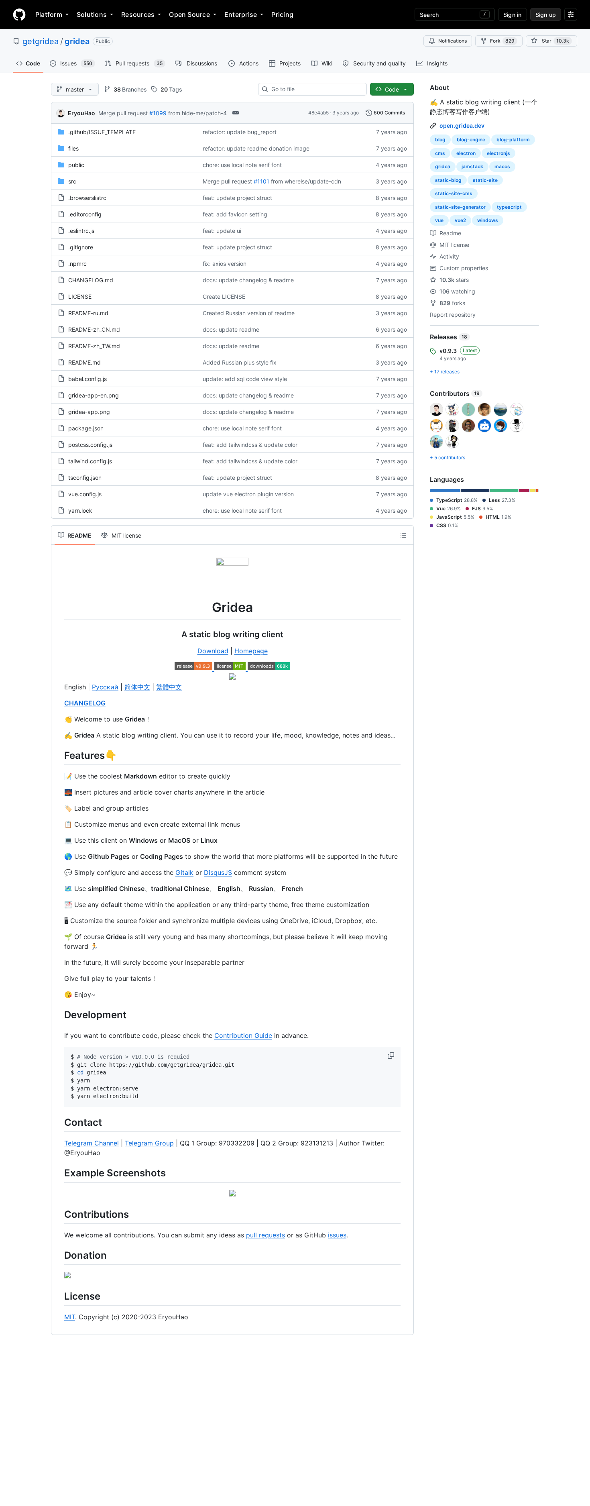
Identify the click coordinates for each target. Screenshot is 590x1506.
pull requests (265, 1235)
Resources (138, 14)
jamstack (472, 166)
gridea (77, 41)
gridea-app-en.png (93, 395)
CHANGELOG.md (90, 280)
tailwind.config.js (90, 461)
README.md (84, 362)
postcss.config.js (90, 444)
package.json (86, 428)
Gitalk (184, 872)
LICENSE (80, 296)
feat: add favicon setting (235, 214)
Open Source (189, 14)
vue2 (460, 220)
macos (502, 166)
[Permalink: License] (58, 1296)
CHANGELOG (85, 703)
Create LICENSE (224, 296)
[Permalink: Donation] (58, 1255)
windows (487, 220)
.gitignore (80, 247)
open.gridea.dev (461, 125)
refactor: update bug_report (240, 131)
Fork (502, 41)
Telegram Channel (91, 1143)
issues (337, 1235)
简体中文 (137, 687)
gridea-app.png (89, 411)
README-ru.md (88, 313)
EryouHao (81, 113)
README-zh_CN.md (94, 329)
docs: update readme (231, 329)
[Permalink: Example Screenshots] (58, 1173)
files (73, 148)
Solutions (92, 14)
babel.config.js (87, 378)
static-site (485, 180)
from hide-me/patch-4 (197, 113)
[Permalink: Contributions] (58, 1214)
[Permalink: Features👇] (58, 755)
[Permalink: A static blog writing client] (58, 634)
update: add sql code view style (245, 378)
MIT (69, 1317)
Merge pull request (123, 113)
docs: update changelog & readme (248, 280)
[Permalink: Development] (58, 1014)
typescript (509, 207)
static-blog (448, 180)
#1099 (158, 113)
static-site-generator (460, 207)
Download (212, 651)
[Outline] (403, 535)
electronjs (498, 153)
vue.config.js (85, 494)
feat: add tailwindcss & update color (250, 444)
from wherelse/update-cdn (306, 181)
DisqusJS (218, 872)
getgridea (40, 41)
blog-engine (471, 140)
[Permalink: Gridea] (58, 607)
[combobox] (315, 89)
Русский (105, 687)
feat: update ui (222, 230)
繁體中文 (169, 687)
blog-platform (513, 140)
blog (440, 140)
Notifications (452, 41)
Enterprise (240, 14)
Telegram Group (149, 1143)
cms (440, 153)
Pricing (282, 14)
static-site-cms (453, 193)
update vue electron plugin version (248, 494)
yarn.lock (80, 510)
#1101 (261, 181)
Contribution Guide (243, 1035)
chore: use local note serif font (242, 164)
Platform (48, 14)
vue (439, 220)
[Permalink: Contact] (58, 1122)
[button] (391, 1055)
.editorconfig (85, 214)
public (76, 164)
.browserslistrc (87, 197)
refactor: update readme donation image (256, 148)
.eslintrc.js (81, 230)
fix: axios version (224, 263)
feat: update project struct (237, 197)
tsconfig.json (85, 477)
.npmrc (77, 263)
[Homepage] (19, 14)
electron (466, 153)
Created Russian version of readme (249, 313)
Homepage (251, 651)
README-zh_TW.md (94, 345)
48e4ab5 (318, 113)
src (72, 181)
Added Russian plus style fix (240, 362)
